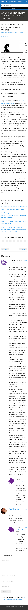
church (12, 34)
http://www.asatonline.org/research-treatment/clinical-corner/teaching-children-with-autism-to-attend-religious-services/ (13, 230)
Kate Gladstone (14, 508)
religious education (22, 34)
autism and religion (5, 34)
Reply (25, 260)
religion (15, 34)
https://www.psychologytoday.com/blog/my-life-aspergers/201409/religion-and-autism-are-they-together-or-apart (14, 215)
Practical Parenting (19, 32)
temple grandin (4, 36)
